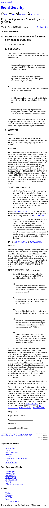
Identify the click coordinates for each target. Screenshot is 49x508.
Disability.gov (10, 474)
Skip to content (6, 2)
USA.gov (8, 482)
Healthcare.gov (10, 476)
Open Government (12, 452)
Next (46, 27)
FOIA (7, 450)
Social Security (12, 7)
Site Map (8, 461)
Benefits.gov (10, 471)
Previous (40, 27)
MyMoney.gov (10, 478)
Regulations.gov (11, 480)
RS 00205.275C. (39, 216)
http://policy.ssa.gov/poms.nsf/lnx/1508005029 (16, 435)
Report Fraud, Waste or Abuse (16, 458)
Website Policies (11, 463)
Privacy (8, 456)
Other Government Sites (14, 484)
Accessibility (10, 448)
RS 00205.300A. (21, 242)
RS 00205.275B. (21, 211)
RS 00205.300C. (36, 242)
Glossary (8, 454)
